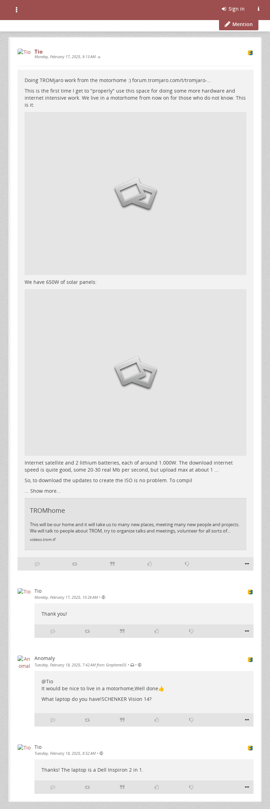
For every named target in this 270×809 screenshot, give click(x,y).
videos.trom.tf (43, 539)
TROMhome (47, 510)
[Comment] (37, 564)
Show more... (45, 490)
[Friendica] (31, 9)
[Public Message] (99, 57)
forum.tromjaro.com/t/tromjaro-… (171, 80)
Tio (49, 681)
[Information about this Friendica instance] (258, 9)
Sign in (236, 8)
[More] (247, 564)
